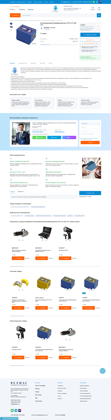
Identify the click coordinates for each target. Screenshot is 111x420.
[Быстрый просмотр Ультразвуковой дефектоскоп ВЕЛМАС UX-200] (46, 240)
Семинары (29, 2)
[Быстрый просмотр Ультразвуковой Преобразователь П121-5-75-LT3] (69, 289)
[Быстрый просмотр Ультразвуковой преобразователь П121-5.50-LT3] (46, 339)
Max (70, 137)
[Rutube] (100, 2)
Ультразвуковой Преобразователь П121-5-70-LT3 (91, 300)
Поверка (22, 9)
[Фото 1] (11, 23)
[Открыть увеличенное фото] (26, 34)
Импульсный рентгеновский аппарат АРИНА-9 (19, 251)
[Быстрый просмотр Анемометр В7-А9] (69, 240)
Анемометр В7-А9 (63, 250)
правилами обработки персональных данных (90, 139)
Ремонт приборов (84, 390)
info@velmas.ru (66, 1)
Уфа (36, 398)
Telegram (55, 137)
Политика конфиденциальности (39, 415)
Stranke (63, 415)
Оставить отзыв (90, 193)
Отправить (90, 142)
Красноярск (38, 401)
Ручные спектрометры (29, 215)
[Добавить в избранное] (98, 26)
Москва (37, 388)
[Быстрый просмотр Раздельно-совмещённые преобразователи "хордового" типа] (22, 289)
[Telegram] (97, 2)
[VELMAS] (55, 8)
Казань (37, 391)
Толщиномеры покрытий (79, 215)
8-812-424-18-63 (37, 131)
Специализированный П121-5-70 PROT (43, 300)
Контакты (52, 2)
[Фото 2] (11, 26)
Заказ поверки (83, 388)
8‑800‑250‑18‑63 (87, 1)
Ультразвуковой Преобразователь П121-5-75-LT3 (68, 300)
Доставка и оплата (21, 2)
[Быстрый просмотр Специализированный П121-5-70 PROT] (46, 289)
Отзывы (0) (12, 191)
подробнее (91, 47)
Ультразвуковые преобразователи (34, 20)
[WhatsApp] (94, 2)
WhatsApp (40, 137)
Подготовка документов (85, 398)
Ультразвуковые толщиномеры (60, 215)
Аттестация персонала (85, 393)
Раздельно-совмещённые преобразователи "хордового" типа (19, 301)
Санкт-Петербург (40, 385)
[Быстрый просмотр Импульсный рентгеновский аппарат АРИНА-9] (22, 240)
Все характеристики (45, 44)
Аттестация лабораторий (85, 396)
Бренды (30, 9)
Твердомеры (70, 215)
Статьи (46, 2)
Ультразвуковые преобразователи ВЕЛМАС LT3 (20, 206)
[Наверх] (99, 410)
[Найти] (99, 15)
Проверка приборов (84, 385)
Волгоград (38, 395)
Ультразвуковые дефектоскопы (20, 20)
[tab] (12, 64)
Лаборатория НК (83, 401)
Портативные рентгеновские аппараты (43, 215)
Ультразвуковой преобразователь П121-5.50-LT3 (44, 350)
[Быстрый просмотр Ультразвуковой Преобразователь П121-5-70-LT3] (93, 289)
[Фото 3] (11, 30)
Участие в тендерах (38, 2)
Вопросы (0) (20, 191)
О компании (12, 2)
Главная (11, 20)
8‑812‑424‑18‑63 (77, 1)
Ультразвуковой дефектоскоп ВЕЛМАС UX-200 (43, 251)
